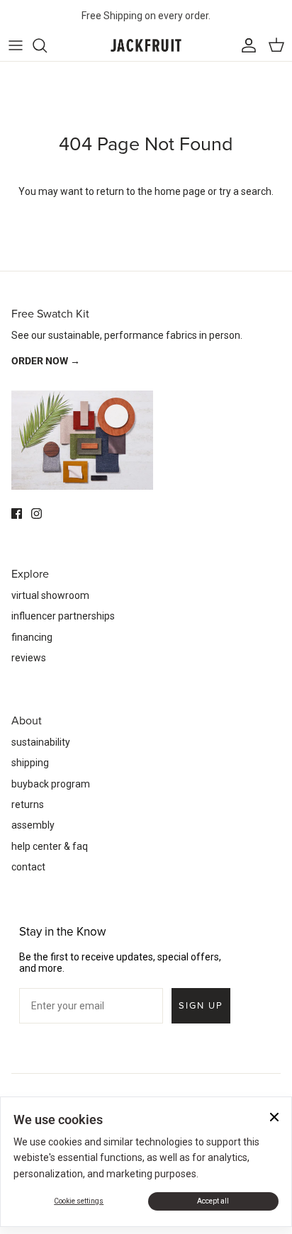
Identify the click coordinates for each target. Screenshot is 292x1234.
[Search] (46, 45)
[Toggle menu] (15, 45)
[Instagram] (36, 513)
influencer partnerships (63, 616)
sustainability (40, 742)
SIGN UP (201, 1005)
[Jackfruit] (146, 45)
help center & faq (49, 846)
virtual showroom (50, 595)
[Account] (245, 45)
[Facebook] (16, 513)
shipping (30, 762)
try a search (245, 191)
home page (180, 191)
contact (28, 867)
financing (31, 637)
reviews (28, 657)
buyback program (50, 784)
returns (27, 804)
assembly (33, 825)
